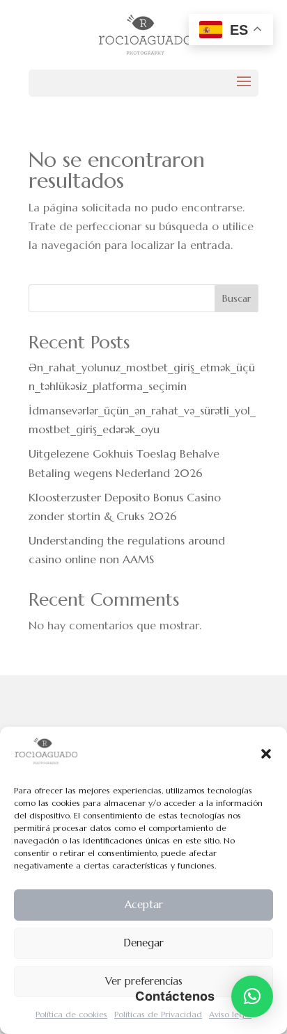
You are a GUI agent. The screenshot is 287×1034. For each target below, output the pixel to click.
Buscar (236, 298)
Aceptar (144, 904)
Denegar (143, 942)
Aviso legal (230, 1014)
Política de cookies (71, 1014)
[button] (266, 754)
